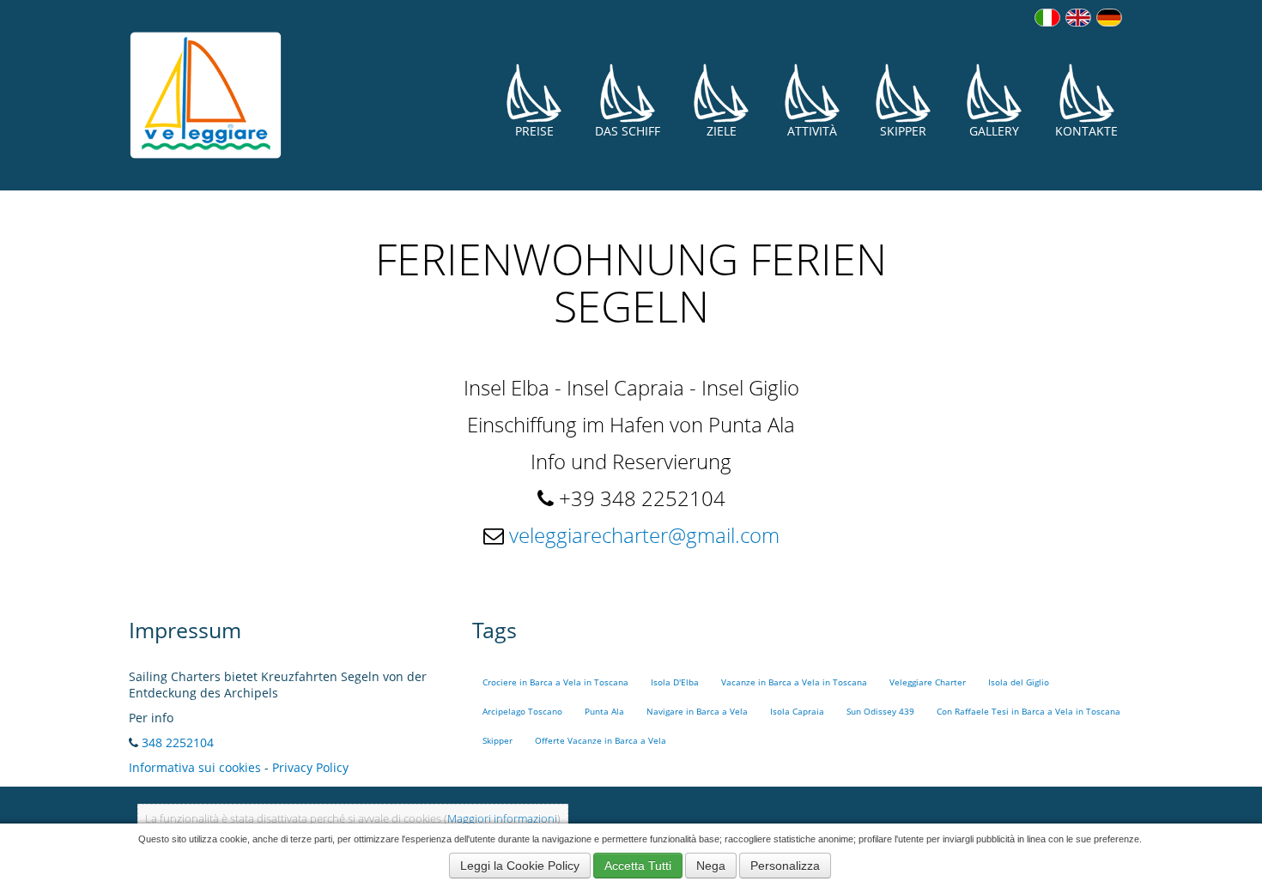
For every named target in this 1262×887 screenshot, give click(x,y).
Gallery (994, 131)
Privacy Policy (310, 767)
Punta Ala (604, 711)
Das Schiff (627, 131)
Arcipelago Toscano (522, 711)
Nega (710, 865)
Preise (534, 131)
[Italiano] (1047, 18)
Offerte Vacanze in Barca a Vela (600, 740)
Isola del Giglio (1018, 682)
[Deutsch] (1109, 18)
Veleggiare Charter (927, 682)
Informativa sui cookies (195, 767)
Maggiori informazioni (502, 819)
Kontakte (1086, 131)
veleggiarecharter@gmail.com (644, 535)
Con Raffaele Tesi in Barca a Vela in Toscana (1028, 711)
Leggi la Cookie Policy (519, 865)
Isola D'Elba (675, 682)
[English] (1078, 18)
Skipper (903, 131)
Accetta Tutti (637, 865)
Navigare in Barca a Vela (697, 711)
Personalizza (785, 865)
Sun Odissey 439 (880, 711)
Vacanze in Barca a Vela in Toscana (794, 682)
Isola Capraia (797, 711)
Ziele (722, 131)
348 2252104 (178, 742)
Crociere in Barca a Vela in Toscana (555, 682)
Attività (812, 131)
